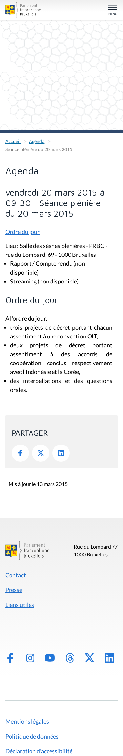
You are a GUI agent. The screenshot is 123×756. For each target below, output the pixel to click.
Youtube (50, 658)
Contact (15, 575)
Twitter (40, 453)
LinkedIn (61, 453)
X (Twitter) (89, 658)
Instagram (30, 658)
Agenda (36, 141)
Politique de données (32, 736)
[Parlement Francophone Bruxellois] (23, 10)
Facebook (20, 453)
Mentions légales (27, 721)
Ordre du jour (22, 231)
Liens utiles (19, 604)
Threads (70, 658)
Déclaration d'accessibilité (38, 751)
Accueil (13, 141)
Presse (13, 589)
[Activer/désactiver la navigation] (113, 10)
